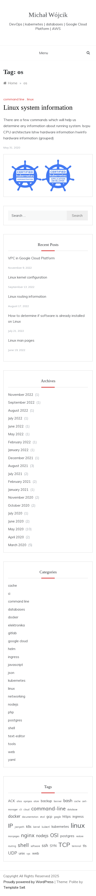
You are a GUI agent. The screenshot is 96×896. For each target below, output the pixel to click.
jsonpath (19, 826)
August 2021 (18, 466)
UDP (12, 853)
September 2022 (21, 402)
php (11, 712)
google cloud (18, 641)
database (72, 809)
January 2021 (18, 489)
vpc (28, 853)
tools (12, 744)
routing (12, 846)
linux (30, 99)
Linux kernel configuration (27, 277)
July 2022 (15, 418)
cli (20, 809)
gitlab (12, 633)
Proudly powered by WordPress (28, 882)
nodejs (13, 704)
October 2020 (18, 505)
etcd (42, 816)
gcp (49, 816)
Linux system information (38, 107)
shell (11, 728)
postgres (15, 720)
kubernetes (16, 680)
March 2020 (17, 545)
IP (10, 825)
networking (16, 696)
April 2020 (16, 537)
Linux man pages (21, 340)
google (57, 816)
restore (79, 836)
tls (85, 846)
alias (19, 801)
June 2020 (16, 521)
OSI (54, 835)
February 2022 (19, 442)
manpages (13, 836)
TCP (64, 845)
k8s (28, 826)
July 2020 (15, 513)
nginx (27, 835)
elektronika (16, 625)
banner (58, 801)
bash (67, 800)
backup (46, 801)
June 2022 (16, 426)
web (11, 752)
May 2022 (16, 434)
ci (9, 593)
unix (22, 853)
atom (36, 801)
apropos (28, 801)
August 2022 (18, 410)
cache (12, 585)
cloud (26, 809)
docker (13, 617)
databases (16, 609)
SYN (53, 846)
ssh (45, 845)
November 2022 (20, 394)
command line (13, 99)
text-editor (16, 736)
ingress (13, 657)
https (67, 816)
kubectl (46, 826)
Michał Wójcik (48, 14)
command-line (48, 808)
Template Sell (14, 887)
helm (11, 649)
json (11, 673)
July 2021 (15, 474)
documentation (30, 816)
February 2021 (19, 481)
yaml (11, 760)
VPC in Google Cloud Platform (31, 258)
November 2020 (20, 497)
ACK (11, 801)
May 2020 (16, 529)
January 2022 (18, 450)
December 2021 (20, 458)
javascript (15, 665)
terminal (76, 846)
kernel (36, 826)
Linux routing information (27, 296)
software (35, 846)
